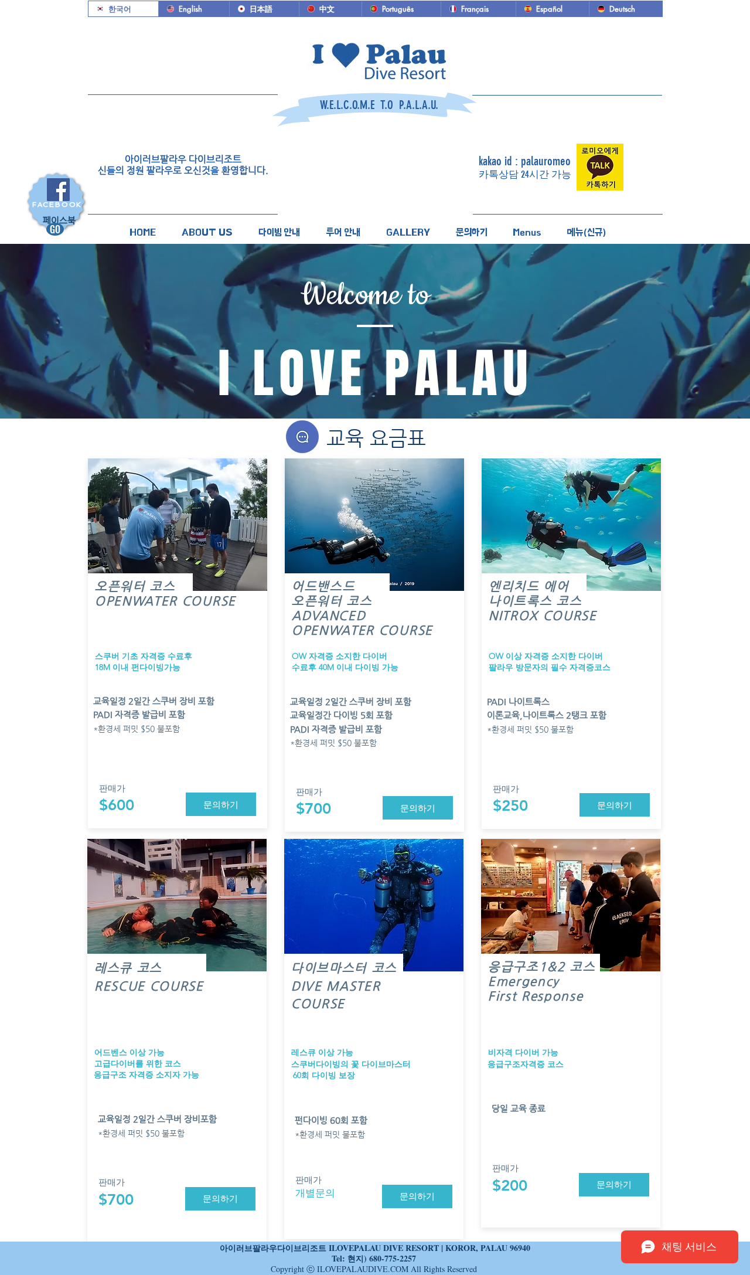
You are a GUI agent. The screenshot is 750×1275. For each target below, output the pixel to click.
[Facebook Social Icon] (58, 189)
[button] (207, 227)
